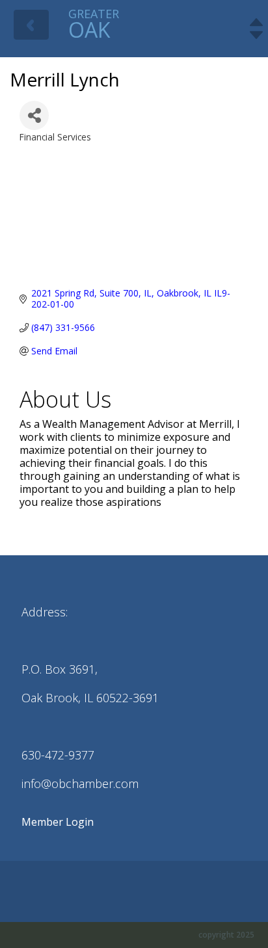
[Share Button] (34, 115)
